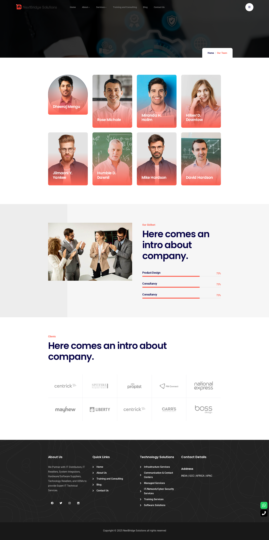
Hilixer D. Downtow (194, 117)
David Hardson (199, 177)
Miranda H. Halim (151, 117)
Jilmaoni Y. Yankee (62, 175)
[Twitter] (61, 503)
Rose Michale (109, 119)
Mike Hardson (154, 177)
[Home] (37, 7)
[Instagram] (69, 503)
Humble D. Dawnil (106, 175)
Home (211, 53)
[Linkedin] (78, 503)
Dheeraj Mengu (66, 106)
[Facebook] (52, 503)
